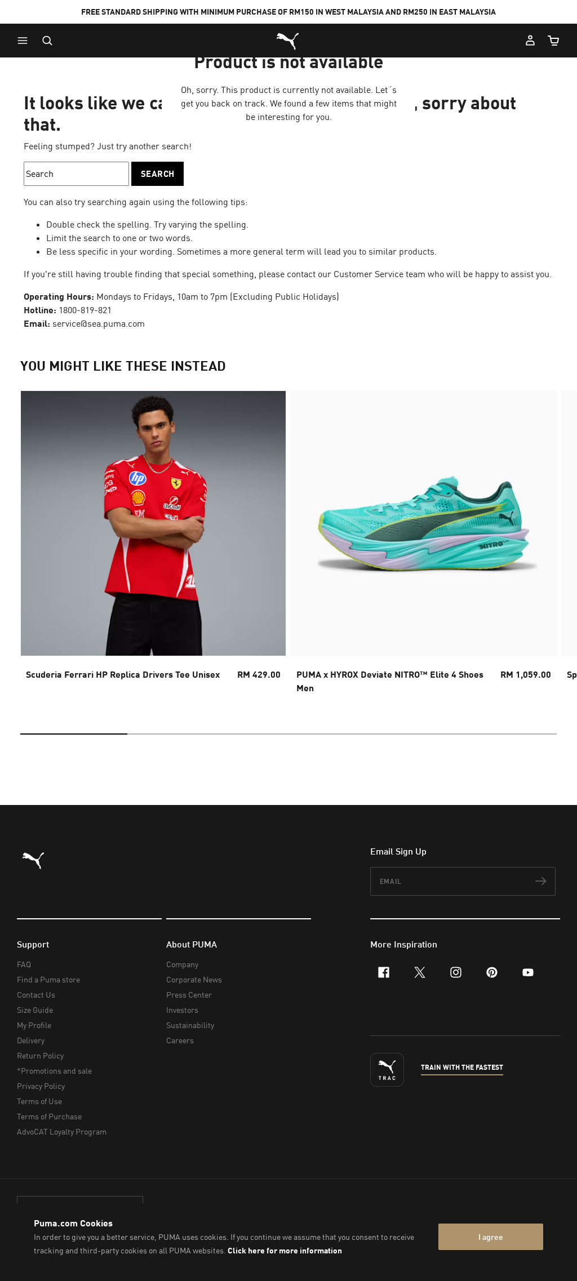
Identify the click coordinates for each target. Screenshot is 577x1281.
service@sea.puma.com (98, 323)
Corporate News (194, 979)
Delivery (31, 1040)
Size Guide (35, 1010)
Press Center (189, 994)
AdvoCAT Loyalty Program (61, 1131)
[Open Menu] (25, 40)
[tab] (73, 734)
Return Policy (40, 1055)
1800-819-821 (85, 309)
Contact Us (36, 994)
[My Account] (530, 40)
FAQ (24, 964)
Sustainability (190, 1025)
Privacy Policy (41, 1086)
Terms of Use (39, 1101)
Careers (180, 1040)
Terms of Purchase (49, 1116)
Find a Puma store (48, 979)
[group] (153, 545)
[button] (25, 40)
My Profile (34, 1025)
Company (182, 964)
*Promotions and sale (54, 1070)
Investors (182, 1010)
